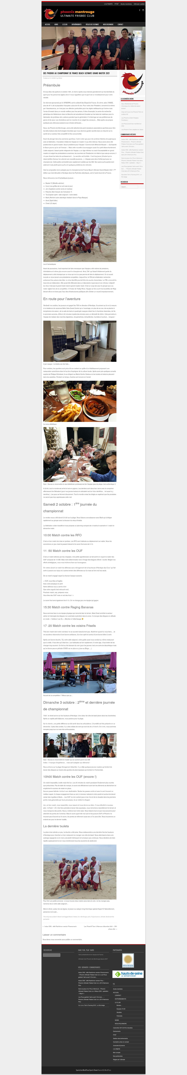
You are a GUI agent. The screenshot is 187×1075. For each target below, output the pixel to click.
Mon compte (116, 1052)
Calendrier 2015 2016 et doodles (123, 1028)
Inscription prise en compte (121, 1042)
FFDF (117, 4)
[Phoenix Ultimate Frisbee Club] (69, 14)
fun (79, 917)
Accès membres (126, 4)
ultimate (103, 917)
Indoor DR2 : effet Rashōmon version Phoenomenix (60, 926)
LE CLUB (64, 24)
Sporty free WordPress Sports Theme (87, 1070)
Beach (60, 917)
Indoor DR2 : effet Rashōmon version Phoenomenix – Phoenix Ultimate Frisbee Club (132, 141)
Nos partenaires (118, 1056)
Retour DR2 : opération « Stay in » (131, 163)
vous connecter (56, 939)
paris (89, 917)
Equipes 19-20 (121, 1009)
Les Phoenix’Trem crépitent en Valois (132, 129)
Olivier (60, 78)
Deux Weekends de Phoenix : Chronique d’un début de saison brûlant (130, 106)
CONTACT (120, 24)
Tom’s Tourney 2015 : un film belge (94, 1005)
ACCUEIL (47, 24)
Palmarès (119, 1016)
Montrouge (84, 917)
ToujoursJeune (95, 917)
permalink (46, 919)
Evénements (116, 1031)
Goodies (119, 1012)
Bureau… (119, 1005)
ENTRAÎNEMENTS (76, 24)
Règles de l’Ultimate (92, 24)
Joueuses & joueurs (119, 1045)
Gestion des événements (120, 1038)
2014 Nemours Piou (130, 155)
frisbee (75, 917)
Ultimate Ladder (139, 4)
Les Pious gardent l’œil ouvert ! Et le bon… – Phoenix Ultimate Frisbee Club (132, 168)
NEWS (56, 24)
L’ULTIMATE (108, 4)
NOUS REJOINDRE (108, 24)
